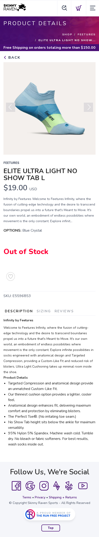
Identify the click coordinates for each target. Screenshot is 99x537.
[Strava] (56, 486)
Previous (10, 107)
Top (51, 528)
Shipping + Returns (63, 497)
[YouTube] (83, 486)
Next (88, 107)
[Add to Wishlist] (10, 276)
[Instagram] (44, 486)
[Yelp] (69, 486)
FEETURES (87, 34)
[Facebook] (16, 486)
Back (13, 57)
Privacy (40, 497)
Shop (67, 34)
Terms (26, 497)
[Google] (30, 486)
